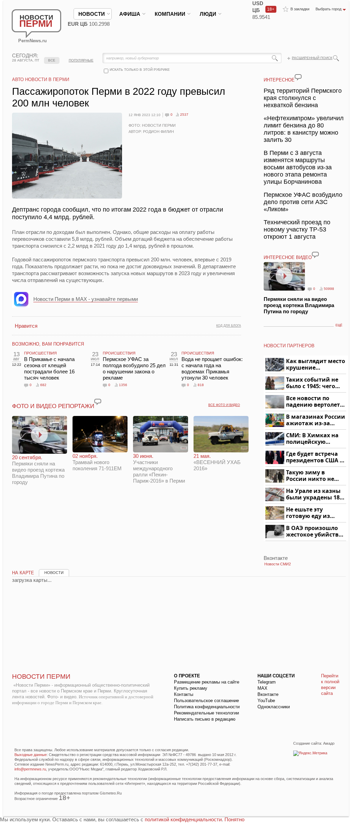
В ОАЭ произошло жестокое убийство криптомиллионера (315, 531)
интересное (279, 79)
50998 (329, 289)
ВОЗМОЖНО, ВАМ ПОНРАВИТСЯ (48, 344)
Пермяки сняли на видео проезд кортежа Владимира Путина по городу (38, 469)
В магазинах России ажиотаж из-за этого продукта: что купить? (315, 420)
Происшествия (40, 353)
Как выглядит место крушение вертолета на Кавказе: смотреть (315, 364)
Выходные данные (30, 755)
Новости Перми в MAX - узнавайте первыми (85, 299)
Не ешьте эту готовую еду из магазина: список (312, 513)
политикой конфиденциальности (183, 819)
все (51, 60)
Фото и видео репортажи (53, 406)
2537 (184, 114)
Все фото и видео (224, 405)
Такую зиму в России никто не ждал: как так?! (310, 476)
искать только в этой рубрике (140, 69)
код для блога (228, 325)
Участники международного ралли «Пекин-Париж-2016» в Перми (159, 468)
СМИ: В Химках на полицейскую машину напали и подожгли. (312, 439)
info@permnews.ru (30, 769)
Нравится (26, 326)
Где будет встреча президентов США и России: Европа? (315, 457)
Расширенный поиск (312, 58)
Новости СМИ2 (277, 564)
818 (201, 385)
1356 (123, 385)
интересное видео (288, 257)
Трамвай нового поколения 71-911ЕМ (97, 462)
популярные (81, 60)
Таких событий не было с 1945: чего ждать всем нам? (312, 383)
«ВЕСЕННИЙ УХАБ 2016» (217, 462)
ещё (339, 325)
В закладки (299, 9)
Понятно (234, 819)
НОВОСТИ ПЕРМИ (41, 676)
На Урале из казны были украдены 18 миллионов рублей (314, 494)
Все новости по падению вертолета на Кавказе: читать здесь (314, 401)
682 (43, 385)
